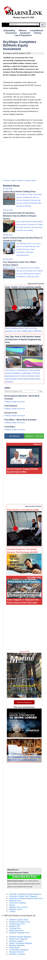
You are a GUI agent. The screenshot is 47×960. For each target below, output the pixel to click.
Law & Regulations (23, 35)
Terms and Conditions (17, 903)
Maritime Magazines (17, 945)
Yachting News (15, 928)
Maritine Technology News (19, 922)
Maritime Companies (17, 954)
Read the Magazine (24, 702)
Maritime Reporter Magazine (20, 937)
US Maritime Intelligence (18, 950)
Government (11, 33)
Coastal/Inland (36, 31)
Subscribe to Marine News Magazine (23, 896)
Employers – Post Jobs (34, 436)
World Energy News (17, 924)
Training (37, 33)
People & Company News (26, 180)
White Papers (14, 948)
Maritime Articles (15, 909)
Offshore (23, 31)
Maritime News (15, 901)
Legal (13, 180)
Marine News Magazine (18, 939)
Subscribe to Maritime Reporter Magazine (25, 894)
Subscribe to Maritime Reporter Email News (26, 898)
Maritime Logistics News (18, 920)
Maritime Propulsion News (19, 933)
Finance (6, 180)
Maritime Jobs (14, 926)
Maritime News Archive (18, 907)
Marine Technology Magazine (20, 943)
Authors (12, 911)
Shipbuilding (9, 31)
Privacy (12, 905)
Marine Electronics (16, 930)
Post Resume (14, 436)
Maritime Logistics (16, 941)
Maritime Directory (16, 952)
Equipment (25, 33)
